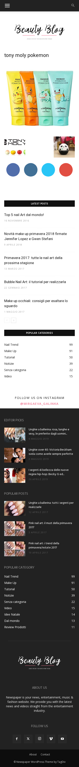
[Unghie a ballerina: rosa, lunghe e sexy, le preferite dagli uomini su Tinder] (14, 435)
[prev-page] (6, 320)
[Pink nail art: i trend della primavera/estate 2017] (14, 548)
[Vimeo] (51, 739)
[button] (7, 5)
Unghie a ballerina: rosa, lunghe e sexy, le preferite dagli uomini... (49, 431)
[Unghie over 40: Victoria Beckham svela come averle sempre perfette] (14, 455)
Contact (45, 754)
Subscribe (65, 164)
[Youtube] (62, 739)
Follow (31, 164)
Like (13, 164)
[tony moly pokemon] (39, 132)
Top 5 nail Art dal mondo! (24, 215)
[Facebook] (17, 739)
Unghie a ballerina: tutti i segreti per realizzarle (51, 505)
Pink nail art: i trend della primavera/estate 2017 (44, 545)
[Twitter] (28, 739)
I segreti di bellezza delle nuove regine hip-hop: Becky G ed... (49, 472)
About (33, 754)
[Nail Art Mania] (39, 32)
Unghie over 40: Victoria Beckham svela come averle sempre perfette (51, 451)
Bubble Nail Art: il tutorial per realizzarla (35, 282)
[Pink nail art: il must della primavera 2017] (14, 528)
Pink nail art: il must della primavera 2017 (50, 525)
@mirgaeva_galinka (39, 403)
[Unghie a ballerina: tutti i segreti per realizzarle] (14, 508)
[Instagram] (39, 739)
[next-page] (13, 320)
